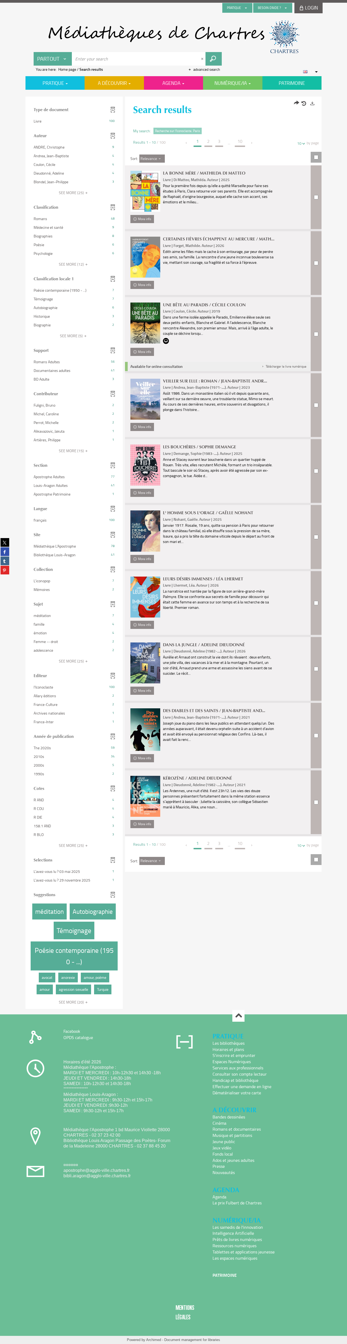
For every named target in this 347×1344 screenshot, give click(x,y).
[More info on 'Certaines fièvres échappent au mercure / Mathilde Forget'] (145, 257)
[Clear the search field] (203, 59)
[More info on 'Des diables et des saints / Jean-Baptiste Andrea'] (145, 729)
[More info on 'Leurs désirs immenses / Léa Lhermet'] (145, 597)
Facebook (71, 1031)
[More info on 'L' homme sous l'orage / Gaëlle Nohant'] (145, 531)
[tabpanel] (173, 553)
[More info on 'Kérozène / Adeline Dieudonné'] (145, 796)
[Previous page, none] (187, 143)
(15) (72, 450)
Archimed (153, 1340)
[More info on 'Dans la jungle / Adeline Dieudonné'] (145, 663)
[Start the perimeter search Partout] (213, 59)
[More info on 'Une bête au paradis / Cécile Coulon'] (145, 323)
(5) (71, 335)
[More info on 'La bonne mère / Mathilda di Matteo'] (145, 191)
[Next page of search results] (252, 143)
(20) (72, 1002)
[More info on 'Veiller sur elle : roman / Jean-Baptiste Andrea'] (145, 399)
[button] (74, 121)
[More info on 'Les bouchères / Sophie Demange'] (145, 465)
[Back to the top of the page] (238, 1016)
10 (299, 143)
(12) (72, 264)
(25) (72, 192)
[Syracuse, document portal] (173, 37)
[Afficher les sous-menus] (245, 8)
